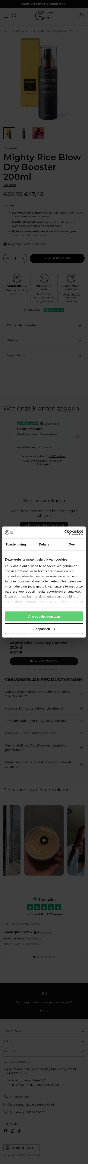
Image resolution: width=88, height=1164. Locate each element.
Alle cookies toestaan (44, 616)
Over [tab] (72, 544)
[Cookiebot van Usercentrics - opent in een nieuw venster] (64, 532)
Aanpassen (41, 629)
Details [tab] (44, 544)
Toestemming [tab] (16, 544)
